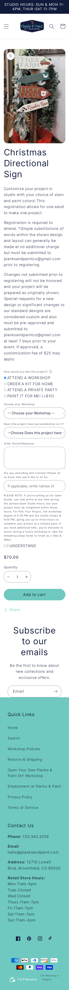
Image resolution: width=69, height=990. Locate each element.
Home (13, 727)
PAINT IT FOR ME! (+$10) (30, 396)
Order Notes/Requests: (19, 443)
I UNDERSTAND (21, 545)
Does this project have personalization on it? (34, 423)
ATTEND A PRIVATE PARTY (32, 390)
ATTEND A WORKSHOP (28, 377)
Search (14, 738)
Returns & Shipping (25, 759)
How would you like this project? (26, 371)
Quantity (11, 567)
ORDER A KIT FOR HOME (30, 384)
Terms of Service (23, 807)
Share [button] (14, 609)
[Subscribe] (55, 691)
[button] (6, 26)
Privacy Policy (20, 797)
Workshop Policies (24, 749)
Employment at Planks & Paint (34, 786)
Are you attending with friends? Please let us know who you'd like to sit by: (32, 475)
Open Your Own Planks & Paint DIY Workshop (30, 773)
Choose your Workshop (19, 404)
